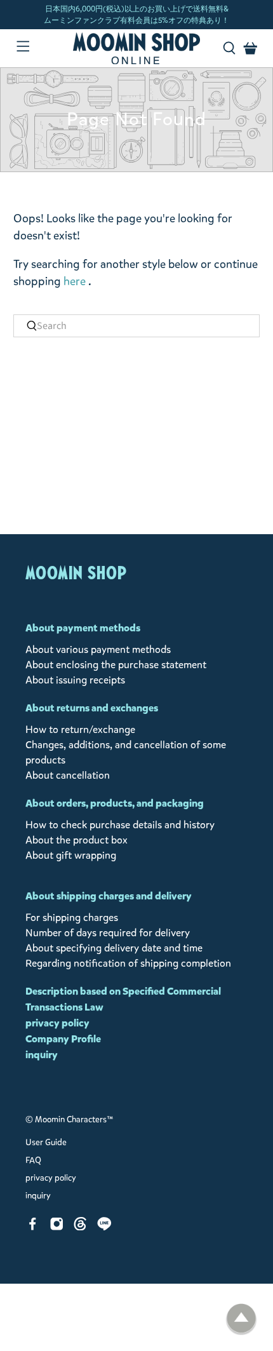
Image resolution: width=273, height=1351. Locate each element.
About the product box (76, 840)
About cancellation (67, 775)
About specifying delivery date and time (114, 948)
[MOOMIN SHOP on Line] (104, 1226)
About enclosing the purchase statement (115, 664)
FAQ (33, 1160)
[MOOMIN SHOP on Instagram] (57, 1226)
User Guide (46, 1142)
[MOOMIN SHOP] (137, 48)
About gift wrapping (70, 855)
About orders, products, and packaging (114, 803)
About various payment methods (98, 649)
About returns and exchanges (91, 708)
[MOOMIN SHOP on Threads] (80, 1226)
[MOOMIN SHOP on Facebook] (32, 1226)
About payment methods (82, 628)
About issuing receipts (75, 680)
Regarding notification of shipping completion (128, 963)
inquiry (41, 1054)
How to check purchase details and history (120, 824)
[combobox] (136, 325)
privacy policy (57, 1023)
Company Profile (63, 1038)
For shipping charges (71, 917)
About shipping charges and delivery (108, 896)
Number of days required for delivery (107, 932)
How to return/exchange (80, 729)
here (74, 281)
